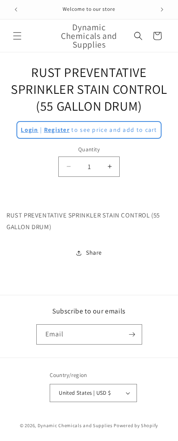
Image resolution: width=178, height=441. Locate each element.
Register (57, 130)
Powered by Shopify (136, 425)
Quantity (89, 149)
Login (29, 130)
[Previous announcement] (15, 9)
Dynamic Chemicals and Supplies (75, 425)
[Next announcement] (162, 9)
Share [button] (94, 252)
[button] (17, 35)
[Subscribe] (132, 334)
